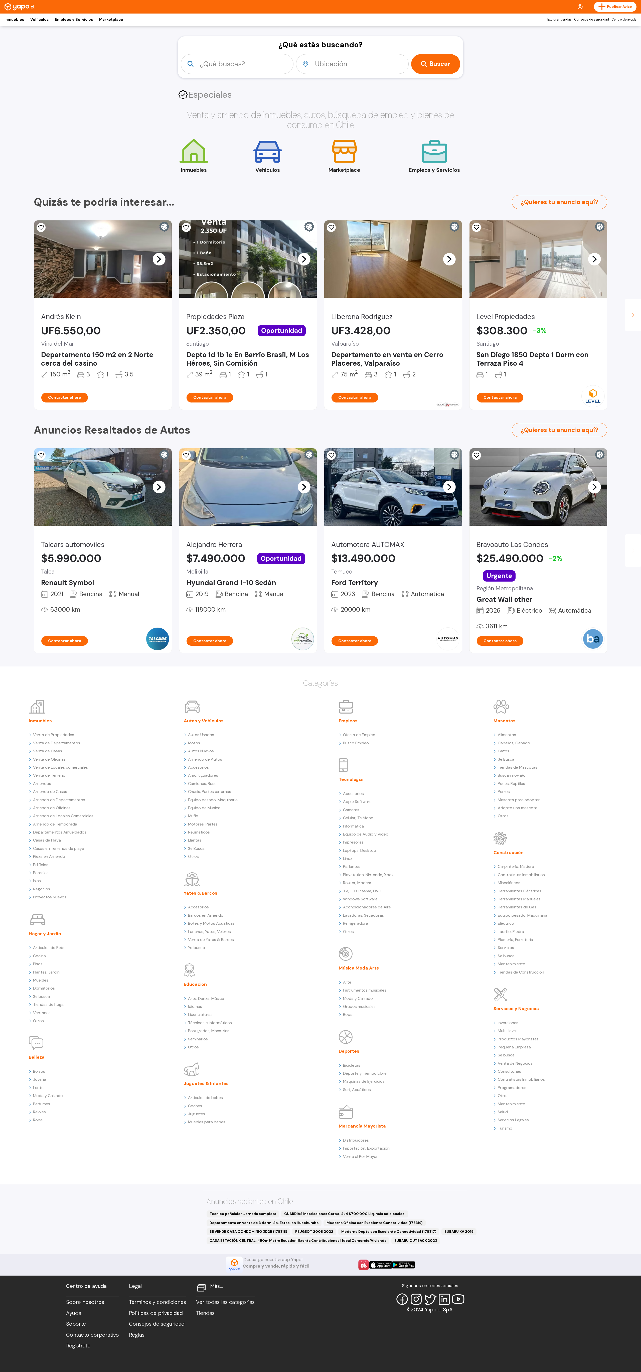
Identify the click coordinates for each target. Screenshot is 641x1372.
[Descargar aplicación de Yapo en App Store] (380, 1265)
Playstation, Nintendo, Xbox (368, 874)
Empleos (348, 721)
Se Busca (196, 848)
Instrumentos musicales (364, 990)
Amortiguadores (203, 775)
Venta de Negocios (515, 1063)
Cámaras (351, 809)
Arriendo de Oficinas (52, 807)
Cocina (39, 955)
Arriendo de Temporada (55, 824)
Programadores (512, 1087)
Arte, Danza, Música (206, 998)
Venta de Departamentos (56, 743)
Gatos (503, 751)
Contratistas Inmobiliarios (521, 874)
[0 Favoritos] (41, 227)
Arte (347, 982)
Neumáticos (199, 832)
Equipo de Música (204, 807)
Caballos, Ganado (514, 743)
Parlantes (351, 866)
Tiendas (205, 1313)
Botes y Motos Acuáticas (211, 923)
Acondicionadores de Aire (367, 907)
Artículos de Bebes (50, 947)
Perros (504, 791)
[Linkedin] (444, 1299)
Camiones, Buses (203, 783)
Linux (347, 858)
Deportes (349, 1051)
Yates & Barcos (200, 893)
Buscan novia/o (512, 775)
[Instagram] (416, 1299)
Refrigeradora (355, 923)
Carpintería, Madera (516, 866)
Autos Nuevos (201, 751)
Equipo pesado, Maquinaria (213, 799)
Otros (38, 1020)
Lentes (39, 1087)
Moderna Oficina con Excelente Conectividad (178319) (375, 1222)
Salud (503, 1112)
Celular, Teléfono (358, 817)
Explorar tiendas (559, 20)
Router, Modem (357, 882)
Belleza (37, 1057)
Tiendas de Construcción (521, 972)
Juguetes (196, 1114)
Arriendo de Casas (50, 791)
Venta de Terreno (49, 775)
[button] (159, 259)
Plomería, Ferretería (515, 939)
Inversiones (508, 1022)
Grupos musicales (359, 1006)
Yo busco (196, 947)
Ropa (38, 1120)
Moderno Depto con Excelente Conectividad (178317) (388, 1231)
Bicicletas (351, 1065)
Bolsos (39, 1071)
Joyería (39, 1079)
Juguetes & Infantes (206, 1083)
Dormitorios (44, 988)
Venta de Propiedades (53, 734)
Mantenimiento (511, 964)
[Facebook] (402, 1299)
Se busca (41, 996)
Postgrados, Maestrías (208, 1030)
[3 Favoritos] (186, 227)
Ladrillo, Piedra (511, 931)
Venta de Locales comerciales (60, 767)
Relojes (39, 1112)
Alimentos (507, 734)
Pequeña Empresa (514, 1047)
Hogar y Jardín (45, 934)
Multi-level (507, 1030)
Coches (195, 1106)
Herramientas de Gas (517, 907)
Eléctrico (506, 923)
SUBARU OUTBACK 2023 (415, 1240)
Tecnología (351, 779)
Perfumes (41, 1104)
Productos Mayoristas (518, 1039)
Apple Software (357, 801)
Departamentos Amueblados (59, 832)
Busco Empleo (356, 743)
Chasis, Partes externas (209, 791)
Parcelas (41, 872)
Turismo (505, 1128)
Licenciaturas (200, 1014)
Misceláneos (509, 882)
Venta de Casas (47, 751)
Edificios (40, 864)
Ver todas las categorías (225, 1302)
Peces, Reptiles (511, 783)
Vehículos (39, 19)
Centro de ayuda (623, 20)
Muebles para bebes (206, 1122)
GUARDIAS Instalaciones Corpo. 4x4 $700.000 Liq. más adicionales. (344, 1213)
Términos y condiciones (157, 1302)
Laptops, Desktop (359, 850)
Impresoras (353, 842)
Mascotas (505, 721)
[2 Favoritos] (331, 227)
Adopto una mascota (517, 807)
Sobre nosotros (85, 1302)
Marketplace (111, 19)
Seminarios (198, 1039)
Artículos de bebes (205, 1097)
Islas (37, 880)
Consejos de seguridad (591, 20)
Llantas (194, 840)
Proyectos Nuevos (49, 897)
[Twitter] (430, 1299)
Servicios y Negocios (516, 1009)
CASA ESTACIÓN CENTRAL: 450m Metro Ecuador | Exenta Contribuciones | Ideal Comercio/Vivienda (298, 1240)
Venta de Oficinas (49, 759)
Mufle (193, 815)
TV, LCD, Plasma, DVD (362, 891)
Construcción (509, 853)
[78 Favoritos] (476, 227)
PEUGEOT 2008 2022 (314, 1231)
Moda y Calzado (48, 1095)
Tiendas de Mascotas (517, 767)
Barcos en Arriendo (205, 915)
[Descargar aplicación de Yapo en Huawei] (363, 1265)
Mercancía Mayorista (362, 1126)
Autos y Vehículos (204, 721)
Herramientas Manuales (519, 899)
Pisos (38, 964)
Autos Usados (201, 734)
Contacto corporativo (92, 1334)
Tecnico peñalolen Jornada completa (243, 1213)
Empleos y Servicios (74, 19)
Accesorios (198, 767)
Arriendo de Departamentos (59, 799)
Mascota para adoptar (519, 799)
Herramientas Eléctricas (519, 891)
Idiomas (195, 1006)
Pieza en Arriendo (49, 856)
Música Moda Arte (359, 968)
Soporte (76, 1323)
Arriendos (42, 783)
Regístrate (78, 1345)
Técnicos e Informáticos (210, 1022)
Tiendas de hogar (49, 1004)
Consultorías (509, 1071)
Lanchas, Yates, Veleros (209, 931)
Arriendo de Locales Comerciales (63, 815)
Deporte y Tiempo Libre (365, 1073)
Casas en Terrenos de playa (58, 848)
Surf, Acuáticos (357, 1089)
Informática (353, 826)
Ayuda (73, 1313)
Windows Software (360, 899)
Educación (195, 984)
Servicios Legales (513, 1120)
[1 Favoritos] (476, 455)
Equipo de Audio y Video (365, 834)
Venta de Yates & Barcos (211, 939)
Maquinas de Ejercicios (364, 1081)
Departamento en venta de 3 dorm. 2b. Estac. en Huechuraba (264, 1222)
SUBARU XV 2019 (458, 1231)
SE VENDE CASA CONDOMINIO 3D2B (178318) (248, 1231)
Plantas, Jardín (46, 972)
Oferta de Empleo (359, 734)
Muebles (40, 980)
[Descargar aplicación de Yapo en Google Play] (403, 1265)
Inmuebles (14, 19)
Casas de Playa (47, 840)
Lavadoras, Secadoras (363, 915)
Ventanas (42, 1012)
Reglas (136, 1334)
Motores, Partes (203, 824)
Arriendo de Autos (205, 759)
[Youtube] (458, 1299)
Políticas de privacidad (156, 1313)
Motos (194, 743)
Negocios (41, 889)
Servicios (506, 947)
